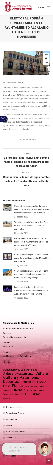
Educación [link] (28, 381)
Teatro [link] (24, 394)
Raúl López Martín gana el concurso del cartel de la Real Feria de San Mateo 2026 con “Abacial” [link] (32, 258)
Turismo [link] (35, 394)
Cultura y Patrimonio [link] (21, 377)
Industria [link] (7, 390)
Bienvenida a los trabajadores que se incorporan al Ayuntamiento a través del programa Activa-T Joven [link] (31, 241)
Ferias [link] (6, 386)
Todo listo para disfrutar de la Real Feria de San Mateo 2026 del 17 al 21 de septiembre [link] (31, 225)
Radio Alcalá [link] (11, 437)
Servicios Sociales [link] (11, 394)
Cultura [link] (41, 373)
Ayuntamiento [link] (24, 373)
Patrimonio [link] (32, 390)
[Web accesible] (3, 119)
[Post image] (7, 207)
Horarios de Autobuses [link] (15, 431)
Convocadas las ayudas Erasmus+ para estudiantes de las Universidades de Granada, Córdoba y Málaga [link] (31, 274)
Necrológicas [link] (11, 419)
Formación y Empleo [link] (31, 386)
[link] (48, 7)
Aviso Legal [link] (11, 456)
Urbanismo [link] (6, 398)
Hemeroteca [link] (31, 139)
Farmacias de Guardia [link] (15, 413)
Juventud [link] (19, 390)
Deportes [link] (11, 381)
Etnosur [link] (41, 382)
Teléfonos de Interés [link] (15, 407)
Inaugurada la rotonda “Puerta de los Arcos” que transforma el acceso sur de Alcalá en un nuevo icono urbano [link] (31, 290)
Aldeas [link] (8, 373)
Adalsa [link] (9, 425)
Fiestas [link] (17, 385)
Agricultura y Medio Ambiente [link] (20, 369)
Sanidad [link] (42, 390)
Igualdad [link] (43, 386)
